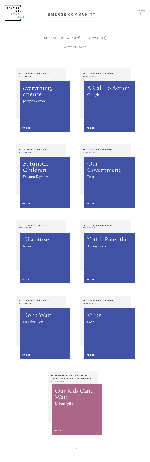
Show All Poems (75, 46)
